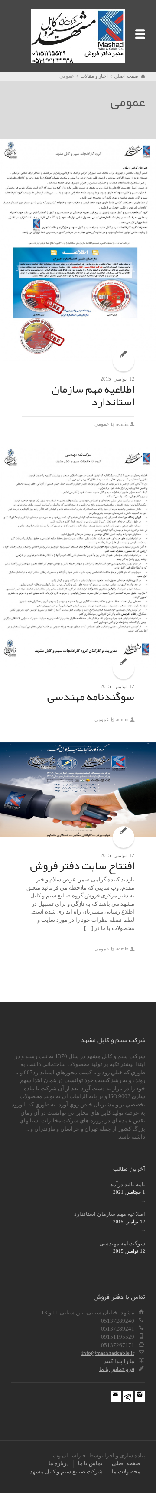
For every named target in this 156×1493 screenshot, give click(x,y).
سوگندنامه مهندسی (90, 696)
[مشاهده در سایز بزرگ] (78, 250)
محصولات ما (126, 1471)
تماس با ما (90, 1463)
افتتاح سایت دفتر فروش (82, 865)
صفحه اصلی (126, 1463)
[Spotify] (128, 1396)
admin (122, 424)
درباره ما (59, 1463)
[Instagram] (140, 1396)
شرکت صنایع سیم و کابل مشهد (66, 1471)
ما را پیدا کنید (119, 1361)
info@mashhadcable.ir (107, 1353)
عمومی (101, 424)
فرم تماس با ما (116, 1369)
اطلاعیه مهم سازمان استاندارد (93, 395)
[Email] (115, 1396)
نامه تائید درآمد (127, 1184)
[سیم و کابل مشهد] (78, 35)
